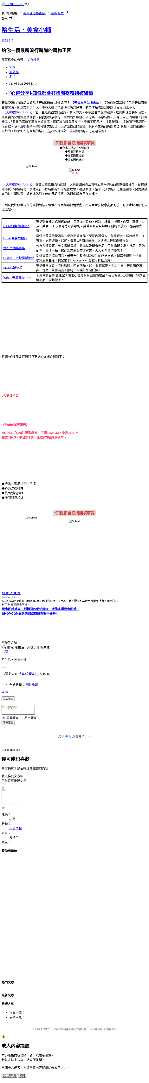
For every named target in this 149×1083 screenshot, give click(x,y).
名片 (12, 76)
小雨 (5, 652)
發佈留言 (8, 722)
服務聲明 (111, 1029)
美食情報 (33, 59)
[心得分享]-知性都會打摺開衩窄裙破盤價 (51, 93)
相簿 (12, 67)
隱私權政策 (96, 1029)
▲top (5, 691)
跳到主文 (8, 40)
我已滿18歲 (9, 1075)
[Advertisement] (74, 320)
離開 (22, 1075)
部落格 (14, 72)
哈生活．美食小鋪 (26, 29)
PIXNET (45, 1029)
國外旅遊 (32, 684)
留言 (32, 674)
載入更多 (8, 699)
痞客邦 (23, 674)
